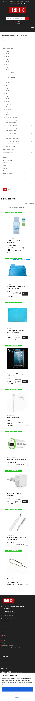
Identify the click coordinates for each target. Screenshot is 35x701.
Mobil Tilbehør (10, 535)
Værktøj (5, 170)
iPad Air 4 (8, 96)
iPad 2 (7, 83)
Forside (4, 633)
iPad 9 (7, 53)
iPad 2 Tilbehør (10, 372)
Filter (5, 189)
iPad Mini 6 (8, 114)
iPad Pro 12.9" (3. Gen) (11, 122)
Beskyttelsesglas (11, 238)
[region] (17, 687)
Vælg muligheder (27, 252)
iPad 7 (7, 59)
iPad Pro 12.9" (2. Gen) (11, 120)
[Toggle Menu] (32, 28)
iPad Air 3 (8, 93)
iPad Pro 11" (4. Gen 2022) (12, 144)
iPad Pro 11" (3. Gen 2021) (12, 141)
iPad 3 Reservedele (12, 75)
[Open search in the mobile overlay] (17, 18)
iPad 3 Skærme (11, 77)
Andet (4, 165)
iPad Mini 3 (8, 106)
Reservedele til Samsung (9, 152)
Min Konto (5, 660)
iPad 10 (7, 51)
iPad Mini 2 (8, 104)
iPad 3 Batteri (10, 72)
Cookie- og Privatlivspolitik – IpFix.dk (12, 648)
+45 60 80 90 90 (21, 3)
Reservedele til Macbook (9, 149)
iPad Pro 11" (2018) (10, 136)
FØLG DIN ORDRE (28, 1)
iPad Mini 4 (8, 109)
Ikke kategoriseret (7, 173)
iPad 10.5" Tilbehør (11, 457)
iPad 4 (7, 67)
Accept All (17, 689)
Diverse (9, 284)
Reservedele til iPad (10, 35)
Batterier (5, 157)
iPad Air (8, 88)
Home (2, 35)
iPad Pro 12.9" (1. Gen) (11, 117)
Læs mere (24, 294)
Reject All (17, 697)
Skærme (5, 168)
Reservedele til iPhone (8, 46)
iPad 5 (7, 64)
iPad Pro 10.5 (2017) (11, 133)
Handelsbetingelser (7, 645)
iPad (7, 85)
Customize (17, 693)
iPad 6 (7, 61)
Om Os (4, 635)
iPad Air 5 (8, 98)
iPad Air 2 (8, 90)
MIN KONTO (5, 1)
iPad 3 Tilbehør (11, 80)
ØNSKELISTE (12, 1)
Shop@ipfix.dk (8, 619)
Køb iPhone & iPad (7, 155)
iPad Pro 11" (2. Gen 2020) (12, 138)
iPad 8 (7, 56)
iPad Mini (8, 101)
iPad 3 (17, 35)
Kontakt (4, 638)
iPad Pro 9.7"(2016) (10, 146)
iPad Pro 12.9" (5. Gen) (11, 130)
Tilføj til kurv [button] (27, 425)
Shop (3, 640)
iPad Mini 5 (8, 112)
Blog (3, 643)
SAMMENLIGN (20, 1)
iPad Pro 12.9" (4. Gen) (11, 125)
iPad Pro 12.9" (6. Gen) (11, 128)
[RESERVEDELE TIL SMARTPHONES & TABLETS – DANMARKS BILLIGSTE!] (17, 13)
